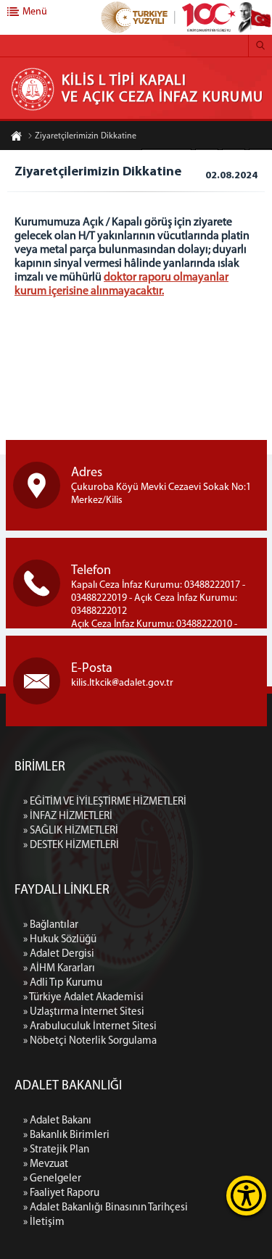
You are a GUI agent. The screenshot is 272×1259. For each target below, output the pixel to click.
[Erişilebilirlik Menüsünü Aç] (246, 1196)
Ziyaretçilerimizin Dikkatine (85, 136)
